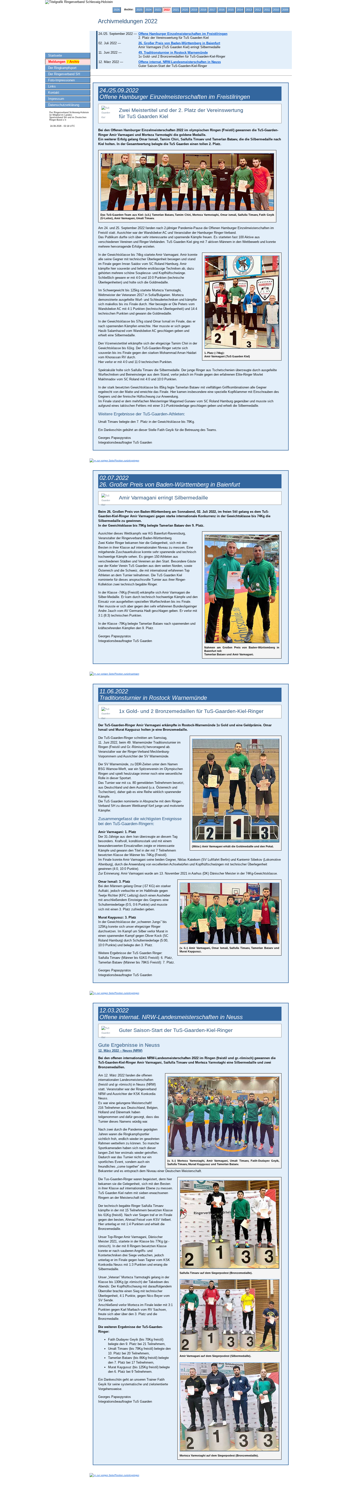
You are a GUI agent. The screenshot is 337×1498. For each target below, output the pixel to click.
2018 (203, 9)
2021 (176, 9)
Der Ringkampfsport (62, 68)
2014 (240, 9)
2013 (249, 9)
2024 (148, 9)
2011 (267, 9)
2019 (194, 9)
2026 (117, 9)
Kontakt (53, 92)
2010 (276, 9)
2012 (258, 9)
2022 (167, 9)
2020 (185, 9)
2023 (158, 9)
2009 (285, 9)
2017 (212, 9)
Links (52, 86)
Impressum (56, 99)
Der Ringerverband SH (64, 74)
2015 (231, 9)
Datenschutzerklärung (63, 105)
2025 (139, 9)
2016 (222, 9)
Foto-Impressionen (61, 80)
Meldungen (63, 62)
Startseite (55, 55)
